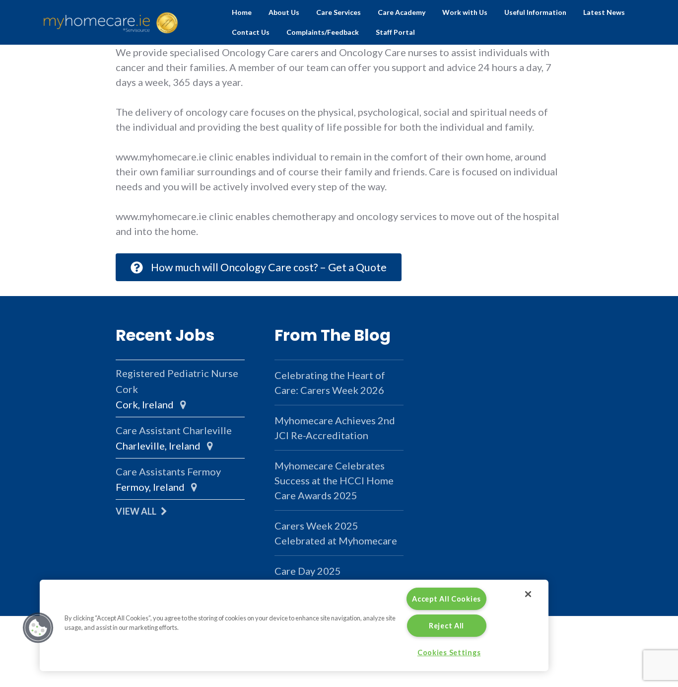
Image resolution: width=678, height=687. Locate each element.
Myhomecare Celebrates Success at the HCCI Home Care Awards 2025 (334, 480)
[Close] (528, 594)
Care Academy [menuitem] (401, 12)
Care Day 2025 (307, 571)
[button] (38, 628)
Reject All (446, 625)
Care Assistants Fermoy (168, 471)
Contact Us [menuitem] (251, 32)
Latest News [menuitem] (604, 12)
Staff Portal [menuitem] (395, 32)
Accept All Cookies (446, 599)
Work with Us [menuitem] (464, 12)
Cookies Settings (449, 652)
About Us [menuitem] (284, 12)
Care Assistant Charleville (174, 430)
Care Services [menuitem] (338, 12)
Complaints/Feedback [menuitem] (322, 32)
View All (136, 511)
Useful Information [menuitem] (535, 12)
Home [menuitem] (242, 12)
